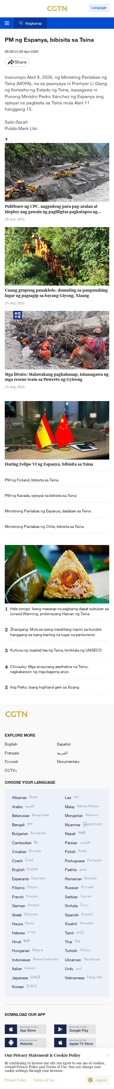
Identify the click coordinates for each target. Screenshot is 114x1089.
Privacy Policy (15, 1080)
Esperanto (29, 878)
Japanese (26, 977)
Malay (82, 806)
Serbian (78, 896)
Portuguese (83, 860)
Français (12, 752)
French (25, 896)
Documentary (68, 761)
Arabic (23, 806)
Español (64, 743)
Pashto (75, 869)
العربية (62, 752)
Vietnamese (83, 977)
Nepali (75, 833)
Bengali (22, 824)
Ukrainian (82, 959)
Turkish (77, 950)
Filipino (25, 887)
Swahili (79, 923)
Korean (24, 986)
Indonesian (35, 959)
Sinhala (77, 905)
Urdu (73, 968)
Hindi (20, 941)
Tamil (74, 932)
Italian (23, 968)
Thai (72, 941)
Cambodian (25, 842)
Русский (11, 761)
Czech (23, 860)
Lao (72, 797)
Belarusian (30, 815)
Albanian (25, 797)
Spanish (79, 914)
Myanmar (83, 824)
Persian (77, 842)
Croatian (26, 851)
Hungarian (27, 950)
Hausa (23, 923)
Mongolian (81, 815)
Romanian (80, 878)
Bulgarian (29, 833)
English (11, 743)
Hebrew (23, 932)
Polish (76, 851)
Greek (25, 914)
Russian (79, 887)
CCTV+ (11, 770)
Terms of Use (44, 1080)
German (25, 905)
